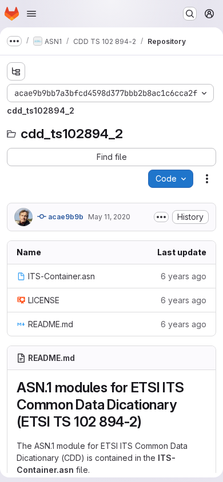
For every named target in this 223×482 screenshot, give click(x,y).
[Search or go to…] (190, 14)
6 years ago (183, 276)
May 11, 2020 (109, 216)
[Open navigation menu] (31, 14)
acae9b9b (64, 216)
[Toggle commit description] (161, 217)
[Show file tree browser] (16, 71)
